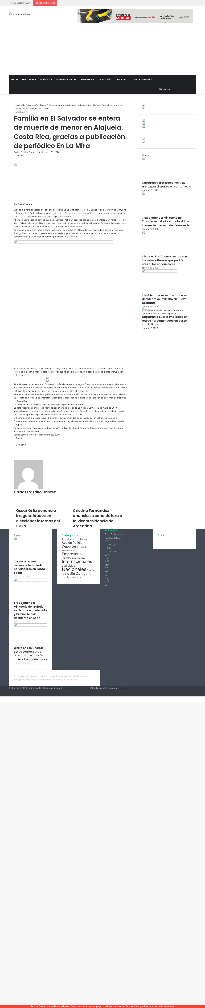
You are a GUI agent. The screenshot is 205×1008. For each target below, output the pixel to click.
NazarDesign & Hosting (131, 688)
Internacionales (66, 79)
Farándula (80, 558)
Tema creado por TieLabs (76, 688)
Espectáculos (69, 558)
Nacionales (29, 79)
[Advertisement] (102, 50)
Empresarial (88, 79)
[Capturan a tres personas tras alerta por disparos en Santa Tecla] (159, 159)
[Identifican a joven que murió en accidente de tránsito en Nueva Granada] (159, 272)
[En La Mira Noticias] (19, 14)
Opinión (90, 570)
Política (45, 79)
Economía (105, 79)
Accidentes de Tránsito (75, 539)
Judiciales (68, 565)
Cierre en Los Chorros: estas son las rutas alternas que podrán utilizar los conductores (164, 260)
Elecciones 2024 (68, 550)
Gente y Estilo (141, 79)
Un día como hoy (71, 577)
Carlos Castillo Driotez (25, 152)
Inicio (14, 79)
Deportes (121, 79)
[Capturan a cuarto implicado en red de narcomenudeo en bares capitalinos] (166, 313)
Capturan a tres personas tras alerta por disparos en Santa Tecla (166, 184)
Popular (145, 155)
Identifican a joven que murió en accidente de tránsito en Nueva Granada (164, 299)
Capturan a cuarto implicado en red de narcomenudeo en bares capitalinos (165, 320)
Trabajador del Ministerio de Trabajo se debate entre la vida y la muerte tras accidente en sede (165, 221)
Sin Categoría (28, 105)
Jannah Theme (38, 1006)
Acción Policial (72, 543)
